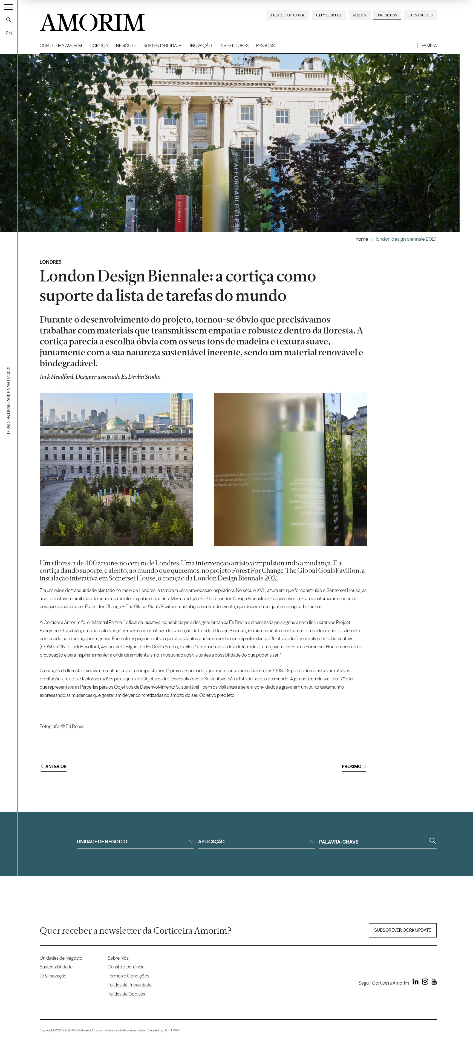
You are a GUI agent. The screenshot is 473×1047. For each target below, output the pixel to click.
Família (429, 45)
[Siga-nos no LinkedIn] (414, 982)
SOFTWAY (172, 1030)
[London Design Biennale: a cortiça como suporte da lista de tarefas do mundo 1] (116, 469)
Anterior (56, 766)
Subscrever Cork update (402, 930)
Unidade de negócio (102, 841)
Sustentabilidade (162, 45)
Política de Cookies (126, 994)
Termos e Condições (128, 976)
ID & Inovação (53, 976)
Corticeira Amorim (61, 45)
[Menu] (8, 7)
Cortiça (99, 45)
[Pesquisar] (9, 19)
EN (9, 33)
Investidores (234, 45)
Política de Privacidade (130, 985)
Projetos (387, 15)
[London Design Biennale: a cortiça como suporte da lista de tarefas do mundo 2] (290, 469)
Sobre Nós (118, 958)
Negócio (125, 45)
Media (359, 15)
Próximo (351, 766)
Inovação (201, 45)
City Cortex (329, 15)
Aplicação (211, 841)
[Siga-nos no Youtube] (433, 982)
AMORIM (83, 20)
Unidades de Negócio (61, 958)
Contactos (420, 15)
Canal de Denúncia (126, 967)
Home (362, 239)
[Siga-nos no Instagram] (423, 982)
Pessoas (265, 45)
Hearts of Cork (288, 15)
